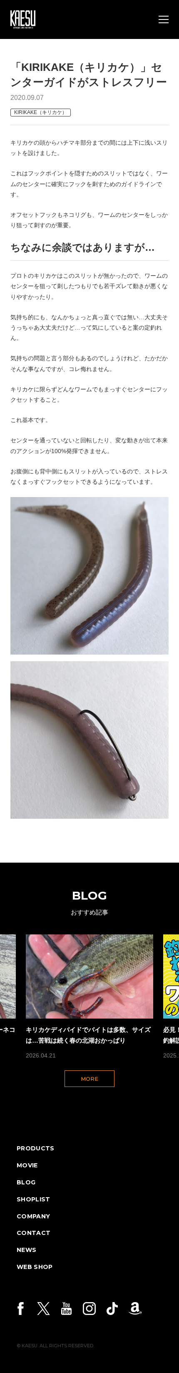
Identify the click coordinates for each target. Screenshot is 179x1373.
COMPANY (33, 1216)
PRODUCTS (36, 1148)
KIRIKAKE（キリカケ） (40, 112)
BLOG (26, 1182)
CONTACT (33, 1233)
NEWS (26, 1250)
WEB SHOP (35, 1267)
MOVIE (27, 1165)
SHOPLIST (33, 1199)
